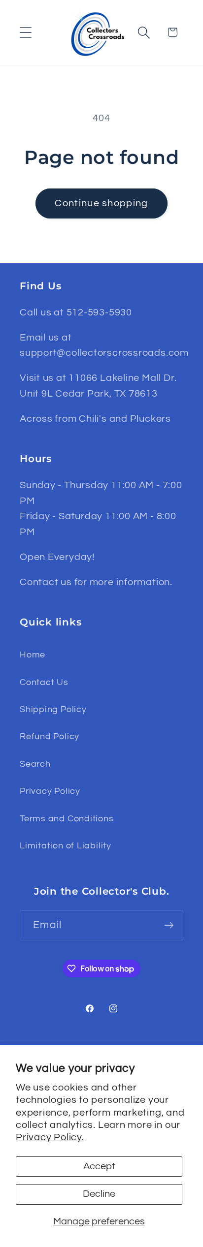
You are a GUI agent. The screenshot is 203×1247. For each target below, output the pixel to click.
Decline (99, 1194)
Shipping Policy (53, 709)
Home (32, 654)
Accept (99, 1166)
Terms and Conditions (67, 818)
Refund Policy (49, 736)
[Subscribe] (169, 925)
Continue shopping (101, 203)
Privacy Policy (50, 791)
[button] (25, 32)
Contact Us (44, 682)
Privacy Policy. (50, 1137)
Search (35, 764)
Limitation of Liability (65, 845)
